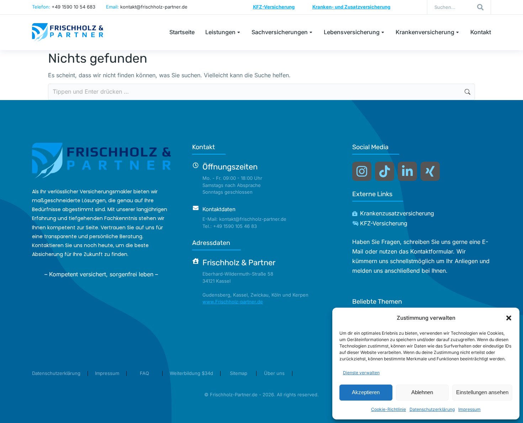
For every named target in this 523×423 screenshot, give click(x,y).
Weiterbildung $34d (191, 373)
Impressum (469, 409)
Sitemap (238, 373)
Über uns (274, 373)
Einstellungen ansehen (482, 392)
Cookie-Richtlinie (388, 409)
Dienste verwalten (361, 372)
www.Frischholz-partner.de (232, 301)
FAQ (144, 373)
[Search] (480, 7)
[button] (508, 318)
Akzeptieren (366, 392)
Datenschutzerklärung (432, 409)
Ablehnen (422, 392)
